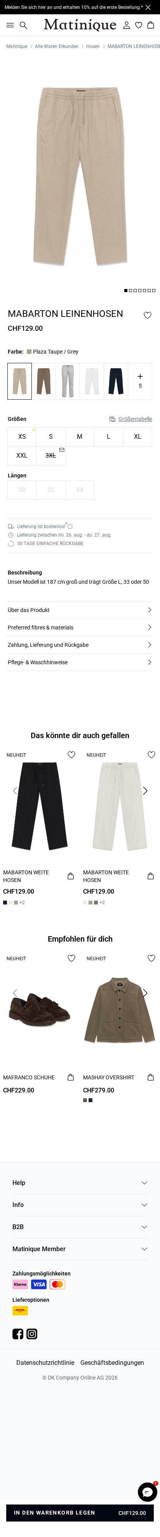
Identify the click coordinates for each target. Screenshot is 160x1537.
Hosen (93, 46)
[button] (80, 610)
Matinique (16, 46)
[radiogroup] (80, 446)
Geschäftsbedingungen (112, 1362)
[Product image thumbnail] (125, 290)
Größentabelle (135, 419)
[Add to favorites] (147, 315)
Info (18, 1205)
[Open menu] (9, 25)
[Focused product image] (80, 176)
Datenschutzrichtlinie (45, 1362)
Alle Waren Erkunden (56, 46)
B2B (18, 1227)
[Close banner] (148, 7)
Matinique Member (39, 1249)
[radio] (22, 436)
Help (18, 1183)
